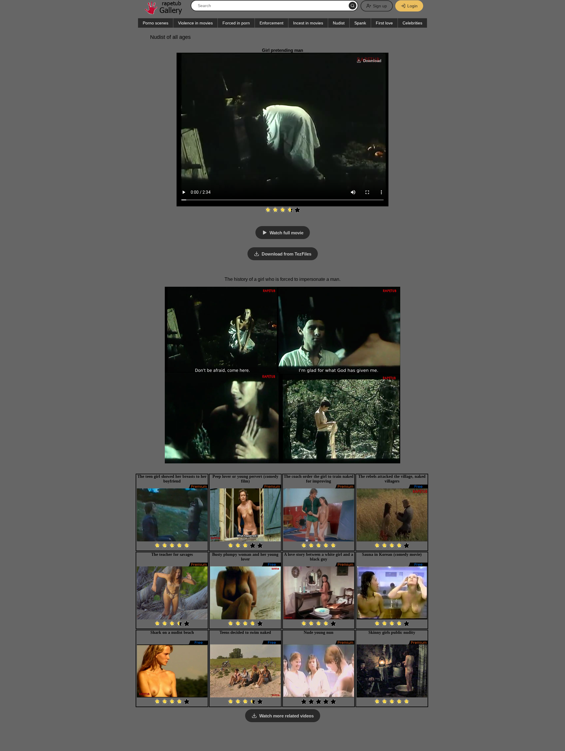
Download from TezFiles (286, 253)
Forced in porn (236, 23)
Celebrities (412, 23)
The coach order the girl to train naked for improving (318, 478)
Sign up (380, 6)
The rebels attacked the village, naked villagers (392, 478)
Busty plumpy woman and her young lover (245, 556)
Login (412, 6)
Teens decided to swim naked (245, 632)
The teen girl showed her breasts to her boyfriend (172, 478)
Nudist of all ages (170, 37)
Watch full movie (286, 232)
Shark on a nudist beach (172, 632)
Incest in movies (308, 23)
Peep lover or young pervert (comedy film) (245, 478)
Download (372, 61)
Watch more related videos (286, 715)
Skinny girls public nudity (391, 632)
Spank (360, 23)
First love (384, 23)
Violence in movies (195, 23)
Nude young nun (318, 632)
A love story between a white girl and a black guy (318, 556)
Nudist (339, 23)
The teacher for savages (172, 554)
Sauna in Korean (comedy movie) (392, 554)
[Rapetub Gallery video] (166, 12)
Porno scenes (155, 23)
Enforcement (271, 23)
